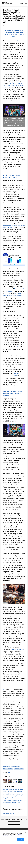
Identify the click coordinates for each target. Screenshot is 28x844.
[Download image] (5, 781)
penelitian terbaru (15, 41)
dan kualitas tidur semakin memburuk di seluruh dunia (14, 225)
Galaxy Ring (9, 291)
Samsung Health (18, 768)
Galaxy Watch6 (19, 289)
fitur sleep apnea (16, 649)
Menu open (26, 3)
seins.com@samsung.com (8, 813)
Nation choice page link (21, 3)
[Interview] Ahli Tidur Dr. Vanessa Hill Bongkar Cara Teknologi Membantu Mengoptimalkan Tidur (13, 796)
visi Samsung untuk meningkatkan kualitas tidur (13, 296)
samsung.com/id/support (11, 810)
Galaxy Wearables (8, 768)
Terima (20, 839)
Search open (23, 3)
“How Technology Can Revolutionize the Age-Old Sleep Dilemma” (13, 85)
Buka (14, 823)
